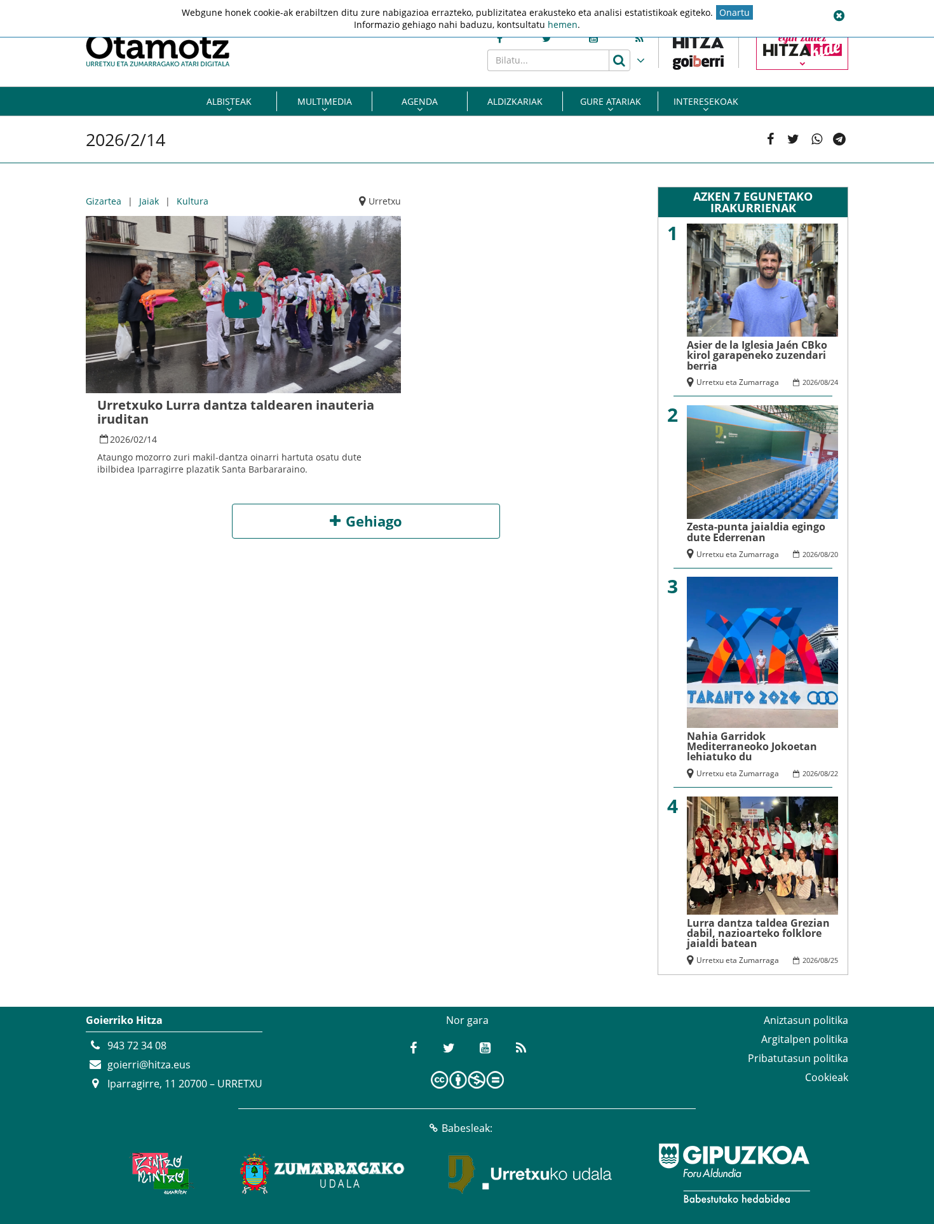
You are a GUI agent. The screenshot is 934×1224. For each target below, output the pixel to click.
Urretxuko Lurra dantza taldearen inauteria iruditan (235, 411)
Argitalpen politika (804, 1039)
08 (824, 382)
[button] (838, 15)
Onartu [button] (734, 12)
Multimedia (324, 101)
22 (834, 773)
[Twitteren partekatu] (793, 139)
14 (152, 439)
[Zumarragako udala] (322, 1173)
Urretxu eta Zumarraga (737, 382)
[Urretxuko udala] (530, 1173)
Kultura (192, 201)
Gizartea (103, 201)
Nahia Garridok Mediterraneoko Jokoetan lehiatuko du (752, 746)
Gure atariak (610, 101)
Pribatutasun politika (798, 1058)
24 (834, 382)
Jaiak (149, 201)
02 (138, 439)
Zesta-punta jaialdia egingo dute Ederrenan (756, 532)
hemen (563, 24)
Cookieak (826, 1077)
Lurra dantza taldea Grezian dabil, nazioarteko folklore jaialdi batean (758, 933)
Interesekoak (705, 101)
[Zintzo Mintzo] (159, 1173)
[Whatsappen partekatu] (816, 139)
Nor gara (467, 1020)
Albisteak (229, 101)
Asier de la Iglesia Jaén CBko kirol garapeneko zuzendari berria (757, 355)
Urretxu (385, 201)
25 (834, 960)
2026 (120, 439)
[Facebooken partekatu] (770, 139)
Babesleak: (467, 1128)
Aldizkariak (515, 101)
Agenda (420, 101)
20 (834, 554)
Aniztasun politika (806, 1020)
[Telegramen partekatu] (839, 139)
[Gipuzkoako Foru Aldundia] (734, 1173)
